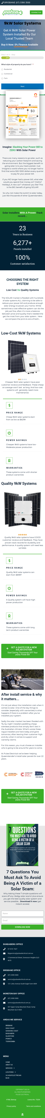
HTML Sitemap (11, 1100)
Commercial (8, 74)
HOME (8, 1062)
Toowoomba (10, 1041)
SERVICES (9, 1068)
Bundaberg (10, 1033)
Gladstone (10, 1036)
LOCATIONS (10, 1072)
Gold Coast (10, 1028)
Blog (7, 1078)
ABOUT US (9, 1065)
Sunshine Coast (12, 1031)
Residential (8, 69)
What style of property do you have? (17, 64)
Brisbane (9, 1025)
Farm (6, 78)
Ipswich (9, 1039)
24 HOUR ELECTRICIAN (13, 1075)
